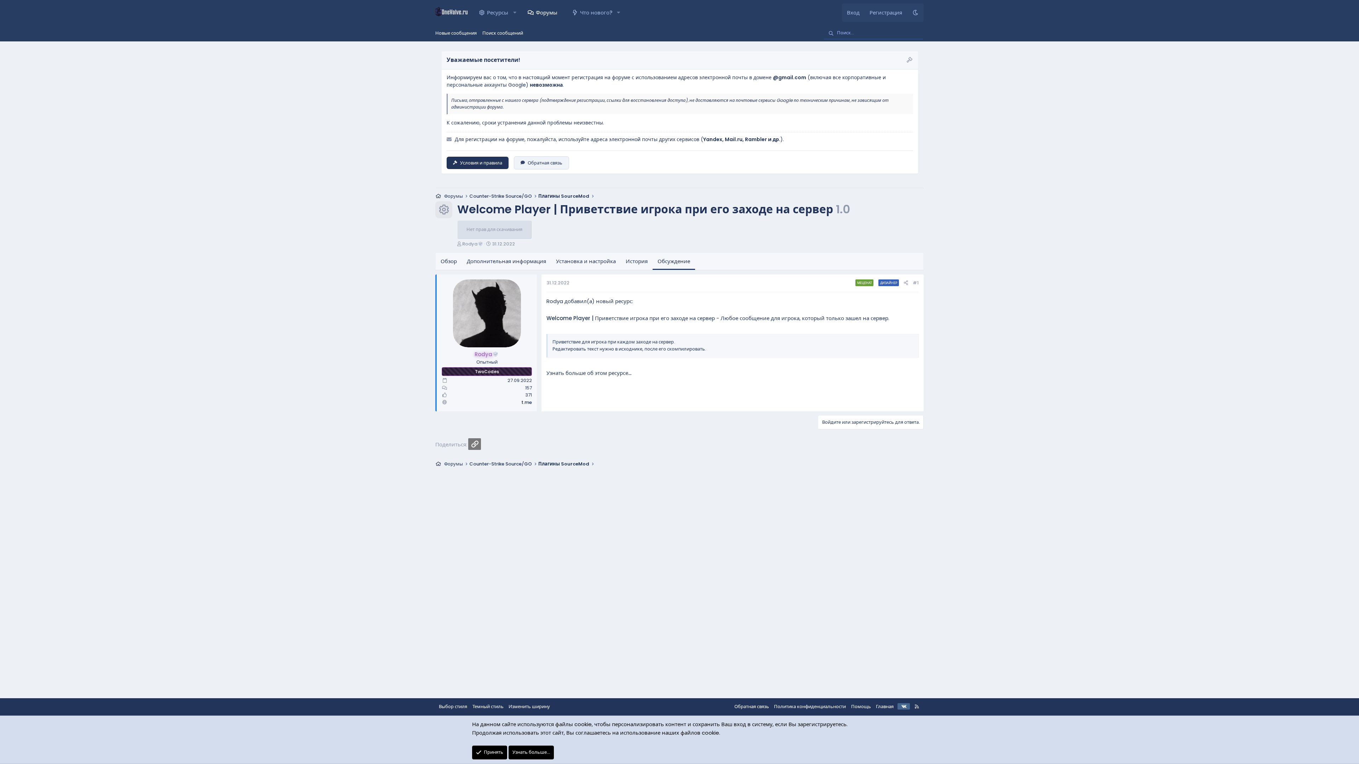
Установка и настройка (586, 261)
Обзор (449, 261)
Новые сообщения (456, 33)
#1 (916, 282)
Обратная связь (545, 163)
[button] (514, 13)
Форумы (546, 12)
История (637, 261)
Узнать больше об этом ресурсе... (588, 373)
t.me (526, 402)
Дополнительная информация (506, 261)
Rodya (469, 244)
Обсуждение (674, 261)
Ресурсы (497, 12)
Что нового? (596, 12)
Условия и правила (481, 163)
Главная (885, 706)
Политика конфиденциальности (810, 706)
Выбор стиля (453, 706)
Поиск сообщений (502, 33)
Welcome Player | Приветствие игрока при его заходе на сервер (630, 318)
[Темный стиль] (915, 13)
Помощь (861, 706)
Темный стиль (488, 706)
